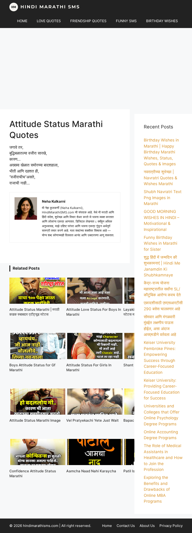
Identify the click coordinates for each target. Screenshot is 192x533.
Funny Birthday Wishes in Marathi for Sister (160, 243)
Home (107, 525)
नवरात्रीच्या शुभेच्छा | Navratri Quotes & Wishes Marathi (160, 177)
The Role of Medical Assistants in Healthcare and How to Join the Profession (163, 457)
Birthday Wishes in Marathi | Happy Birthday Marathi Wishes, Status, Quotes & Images (161, 152)
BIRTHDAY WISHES (162, 21)
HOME (22, 21)
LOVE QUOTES (49, 21)
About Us (147, 525)
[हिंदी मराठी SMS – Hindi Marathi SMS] (44, 7)
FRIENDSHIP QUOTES (88, 21)
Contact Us (126, 525)
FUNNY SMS (126, 21)
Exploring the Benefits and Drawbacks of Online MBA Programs (157, 489)
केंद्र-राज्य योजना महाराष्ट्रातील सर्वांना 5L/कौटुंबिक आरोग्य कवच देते (162, 289)
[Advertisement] (96, 68)
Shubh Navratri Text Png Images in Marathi (162, 197)
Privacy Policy (171, 525)
